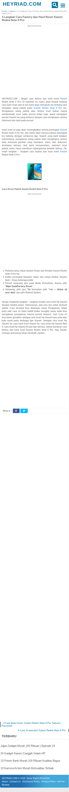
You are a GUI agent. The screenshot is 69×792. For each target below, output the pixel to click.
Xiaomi (63, 98)
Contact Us (15, 781)
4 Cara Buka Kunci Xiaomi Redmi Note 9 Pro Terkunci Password (31, 724)
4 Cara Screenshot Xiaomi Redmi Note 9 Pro (42, 730)
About (5, 781)
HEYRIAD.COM (22, 4)
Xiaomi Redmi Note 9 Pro (48, 108)
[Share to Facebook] (16, 411)
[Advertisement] (34, 62)
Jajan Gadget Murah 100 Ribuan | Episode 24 (28, 745)
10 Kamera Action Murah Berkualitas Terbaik (27, 768)
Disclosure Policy (31, 781)
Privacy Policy (48, 781)
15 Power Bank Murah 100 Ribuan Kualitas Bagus (30, 760)
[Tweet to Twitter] (24, 411)
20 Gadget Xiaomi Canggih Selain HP (23, 753)
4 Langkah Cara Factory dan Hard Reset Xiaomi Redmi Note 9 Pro (32, 19)
